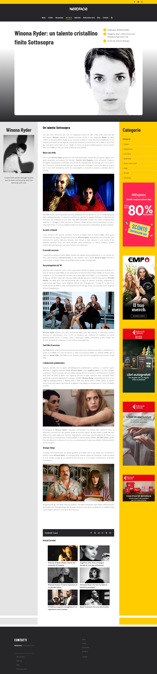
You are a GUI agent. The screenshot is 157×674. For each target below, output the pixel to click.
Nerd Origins (116, 37)
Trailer (126, 144)
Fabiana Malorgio (123, 41)
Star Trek (124, 37)
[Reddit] (99, 532)
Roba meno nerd (130, 163)
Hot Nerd (127, 154)
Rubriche (127, 159)
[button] (112, 17)
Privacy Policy (19, 653)
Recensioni (128, 149)
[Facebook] (91, 532)
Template (127, 178)
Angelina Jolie (93, 370)
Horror (129, 34)
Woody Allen (54, 355)
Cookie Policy (29, 653)
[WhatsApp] (102, 532)
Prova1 (126, 173)
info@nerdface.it (29, 645)
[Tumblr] (106, 532)
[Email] (110, 532)
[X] (95, 532)
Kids (125, 168)
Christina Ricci (65, 258)
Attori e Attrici (121, 34)
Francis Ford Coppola (84, 160)
